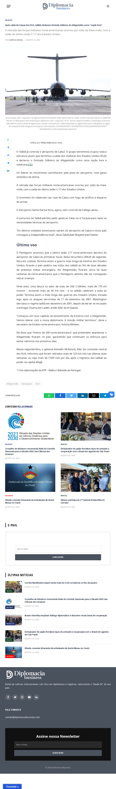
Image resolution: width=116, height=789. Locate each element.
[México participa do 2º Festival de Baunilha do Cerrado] (86, 478)
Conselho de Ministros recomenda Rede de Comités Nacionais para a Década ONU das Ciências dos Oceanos (30, 451)
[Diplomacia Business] (58, 6)
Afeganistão (12, 383)
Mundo (9, 20)
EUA (38, 383)
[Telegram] (8, 163)
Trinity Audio (46, 143)
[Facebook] (8, 147)
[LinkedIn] (8, 171)
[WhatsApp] (8, 140)
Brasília (10, 623)
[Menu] (9, 6)
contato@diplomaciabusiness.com (22, 717)
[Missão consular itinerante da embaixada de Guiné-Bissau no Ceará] (30, 478)
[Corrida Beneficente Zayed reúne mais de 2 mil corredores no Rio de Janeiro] (13, 587)
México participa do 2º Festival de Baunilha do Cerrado (83, 501)
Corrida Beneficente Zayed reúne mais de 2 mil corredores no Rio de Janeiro (61, 582)
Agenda (9, 495)
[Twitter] (8, 155)
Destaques (27, 383)
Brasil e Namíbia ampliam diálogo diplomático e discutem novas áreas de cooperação (66, 615)
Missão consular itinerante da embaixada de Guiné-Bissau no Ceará (30, 501)
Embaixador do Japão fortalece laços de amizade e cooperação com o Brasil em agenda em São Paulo (85, 450)
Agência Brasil (16, 40)
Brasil (64, 444)
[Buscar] (107, 6)
